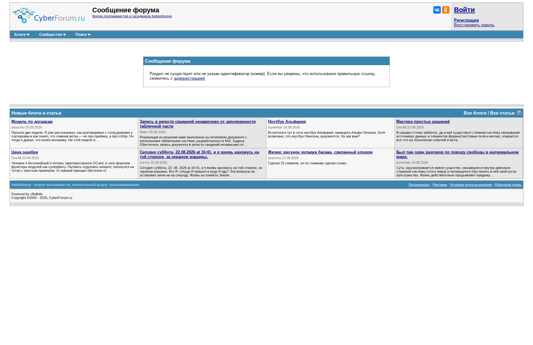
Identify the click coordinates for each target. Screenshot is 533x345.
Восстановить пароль (474, 25)
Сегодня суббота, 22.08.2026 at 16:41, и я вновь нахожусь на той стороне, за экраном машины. (199, 154)
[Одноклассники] (445, 10)
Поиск (81, 34)
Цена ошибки (24, 152)
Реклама (440, 185)
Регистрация (466, 20)
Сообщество (50, 34)
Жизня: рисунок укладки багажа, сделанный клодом (320, 152)
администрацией (189, 78)
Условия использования (471, 185)
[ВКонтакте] (437, 10)
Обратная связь (508, 185)
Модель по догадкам (32, 121)
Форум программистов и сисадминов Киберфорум (132, 16)
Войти (464, 10)
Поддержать (419, 185)
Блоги (20, 34)
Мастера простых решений (423, 121)
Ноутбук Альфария (287, 121)
